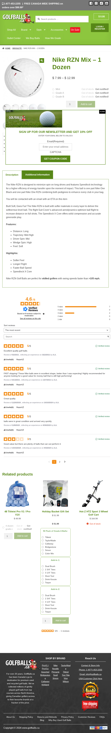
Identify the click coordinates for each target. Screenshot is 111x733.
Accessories (57, 30)
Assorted (45, 672)
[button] (41, 60)
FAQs (102, 717)
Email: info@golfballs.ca (90, 674)
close (102, 111)
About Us (10, 717)
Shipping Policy (26, 717)
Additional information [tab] (37, 174)
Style (39, 30)
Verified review (104, 346)
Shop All (11, 30)
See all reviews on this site (30, 319)
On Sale (75, 30)
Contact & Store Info (90, 665)
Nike (55, 665)
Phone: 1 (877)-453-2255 (90, 670)
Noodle (55, 669)
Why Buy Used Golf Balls (59, 720)
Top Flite (66, 675)
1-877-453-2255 (12, 3)
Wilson (66, 681)
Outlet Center (14, 38)
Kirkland (45, 685)
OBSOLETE (17, 48)
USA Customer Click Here (90, 679)
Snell (55, 675)
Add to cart (86, 104)
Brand (24, 30)
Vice (66, 678)
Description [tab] (12, 175)
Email (55, 141)
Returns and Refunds (47, 717)
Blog (42, 720)
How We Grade (53, 38)
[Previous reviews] (49, 461)
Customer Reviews (86, 717)
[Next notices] (64, 462)
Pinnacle (55, 672)
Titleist (66, 672)
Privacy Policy (67, 717)
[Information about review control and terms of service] (43, 314)
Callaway (45, 681)
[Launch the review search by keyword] (108, 336)
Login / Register (100, 27)
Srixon (55, 678)
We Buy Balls (33, 38)
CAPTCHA (55, 152)
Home (7, 48)
